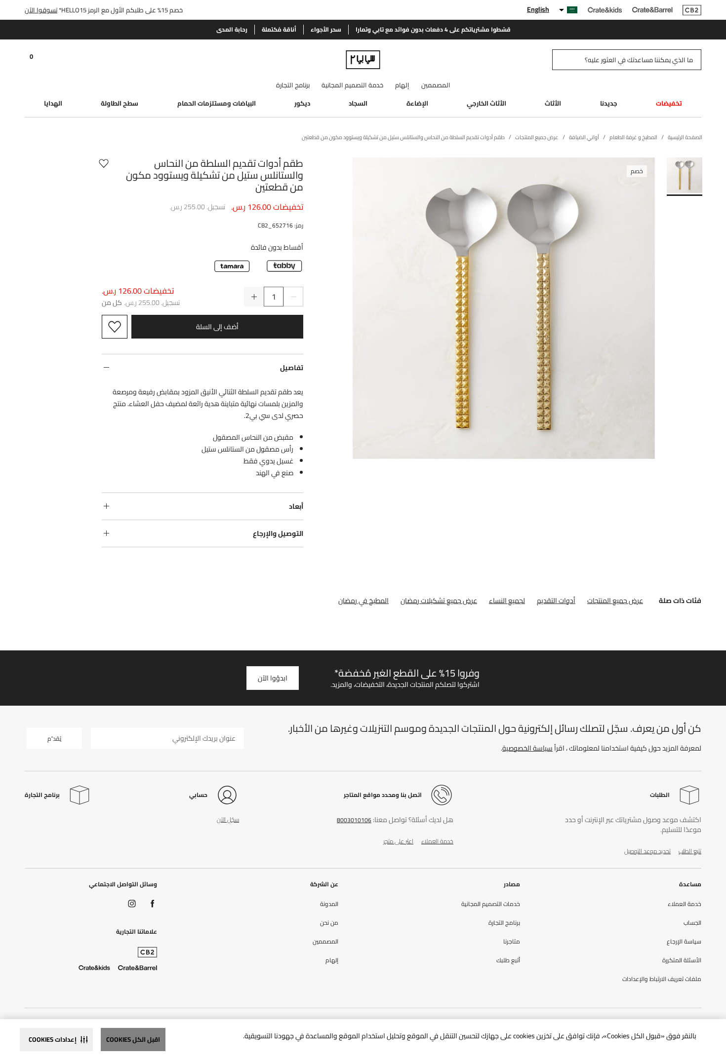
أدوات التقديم (556, 601)
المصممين (435, 85)
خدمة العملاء (437, 841)
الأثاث (553, 103)
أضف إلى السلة (217, 326)
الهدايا (53, 103)
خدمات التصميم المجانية (490, 904)
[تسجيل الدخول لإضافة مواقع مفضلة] (104, 175)
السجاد (358, 103)
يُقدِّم (54, 738)
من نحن (329, 923)
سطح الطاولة (119, 103)
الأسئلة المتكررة (681, 960)
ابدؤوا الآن (272, 678)
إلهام (402, 85)
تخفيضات (669, 103)
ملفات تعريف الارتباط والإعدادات (661, 979)
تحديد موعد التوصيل (647, 851)
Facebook (152, 903)
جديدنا (608, 103)
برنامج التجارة (293, 85)
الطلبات (660, 794)
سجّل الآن (228, 819)
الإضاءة (417, 103)
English (538, 9)
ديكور (302, 103)
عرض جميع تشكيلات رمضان (439, 601)
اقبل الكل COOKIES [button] (133, 1039)
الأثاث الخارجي (486, 103)
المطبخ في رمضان (363, 601)
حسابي (198, 794)
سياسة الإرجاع (684, 941)
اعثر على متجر (398, 841)
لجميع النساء (507, 601)
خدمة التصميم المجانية (352, 85)
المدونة (329, 904)
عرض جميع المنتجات (615, 601)
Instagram (131, 903)
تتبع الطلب (690, 851)
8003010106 (354, 820)
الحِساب (692, 923)
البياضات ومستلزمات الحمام (216, 103)
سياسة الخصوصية (527, 748)
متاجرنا (511, 941)
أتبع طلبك (508, 960)
